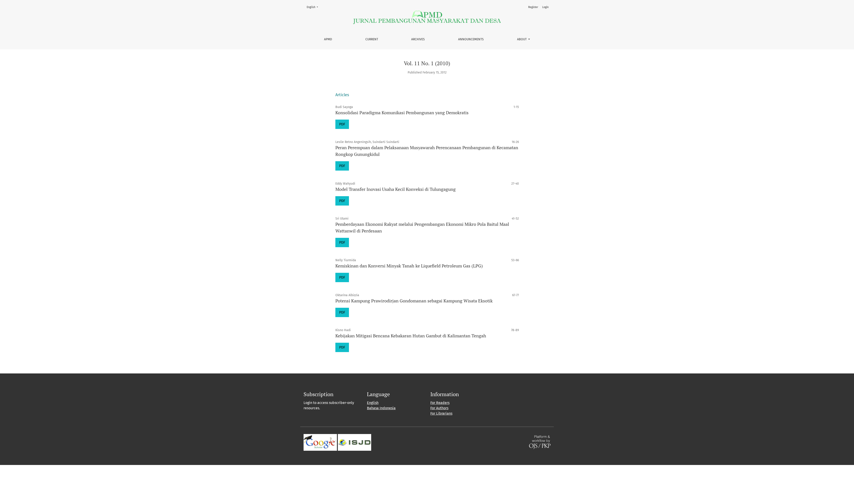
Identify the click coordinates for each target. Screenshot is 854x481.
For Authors (439, 408)
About (522, 39)
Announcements (471, 39)
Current (371, 39)
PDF (344, 124)
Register (533, 7)
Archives (418, 39)
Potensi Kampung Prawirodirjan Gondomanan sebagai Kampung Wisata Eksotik (414, 301)
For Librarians (441, 413)
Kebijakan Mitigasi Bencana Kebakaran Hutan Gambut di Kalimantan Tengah (410, 336)
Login (545, 7)
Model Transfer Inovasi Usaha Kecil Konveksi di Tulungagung (395, 189)
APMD (328, 39)
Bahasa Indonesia (381, 408)
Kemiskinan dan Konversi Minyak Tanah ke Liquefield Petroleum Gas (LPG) (409, 266)
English (313, 7)
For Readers (439, 403)
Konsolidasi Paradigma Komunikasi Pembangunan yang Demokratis (402, 113)
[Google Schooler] (320, 442)
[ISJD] (354, 442)
